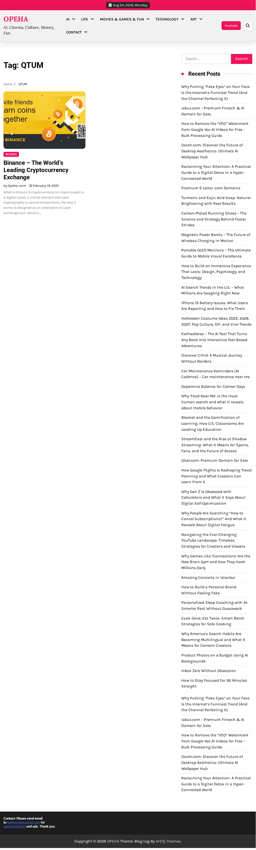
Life (84, 19)
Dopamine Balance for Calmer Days (213, 386)
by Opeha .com (14, 186)
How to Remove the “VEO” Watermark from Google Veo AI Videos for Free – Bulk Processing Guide (215, 129)
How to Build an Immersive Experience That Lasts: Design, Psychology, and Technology (216, 272)
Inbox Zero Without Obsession (208, 670)
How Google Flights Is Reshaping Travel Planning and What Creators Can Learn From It (216, 476)
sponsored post (14, 826)
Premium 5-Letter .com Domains (210, 188)
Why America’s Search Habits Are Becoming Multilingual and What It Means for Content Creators (213, 640)
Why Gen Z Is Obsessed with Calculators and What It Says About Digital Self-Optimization (213, 497)
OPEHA (15, 18)
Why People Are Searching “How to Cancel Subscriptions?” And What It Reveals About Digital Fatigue (213, 519)
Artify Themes (168, 841)
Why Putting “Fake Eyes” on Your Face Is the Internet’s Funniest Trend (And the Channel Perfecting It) (215, 92)
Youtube (231, 25)
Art (193, 19)
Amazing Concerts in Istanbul (208, 577)
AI (67, 19)
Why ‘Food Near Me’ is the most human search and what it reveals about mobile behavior (212, 402)
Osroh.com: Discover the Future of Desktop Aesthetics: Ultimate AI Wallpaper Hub (212, 151)
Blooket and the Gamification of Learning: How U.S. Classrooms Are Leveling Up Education (212, 423)
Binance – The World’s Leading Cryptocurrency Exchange (35, 170)
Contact (74, 32)
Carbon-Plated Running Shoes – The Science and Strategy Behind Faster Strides (214, 219)
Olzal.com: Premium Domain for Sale (214, 460)
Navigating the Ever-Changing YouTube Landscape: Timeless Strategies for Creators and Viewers (213, 540)
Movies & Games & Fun (122, 19)
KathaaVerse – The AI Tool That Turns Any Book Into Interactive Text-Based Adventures (214, 340)
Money (11, 154)
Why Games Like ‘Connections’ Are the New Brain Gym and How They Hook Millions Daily (215, 562)
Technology (167, 19)
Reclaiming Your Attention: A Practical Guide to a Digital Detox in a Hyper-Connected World (216, 172)
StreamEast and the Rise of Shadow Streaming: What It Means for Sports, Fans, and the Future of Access (215, 445)
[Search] (247, 25)
